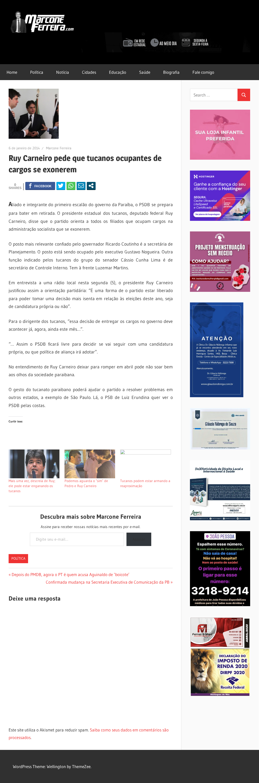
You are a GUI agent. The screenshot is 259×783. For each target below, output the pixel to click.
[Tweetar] (60, 185)
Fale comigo (203, 72)
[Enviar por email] (81, 185)
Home (12, 72)
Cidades (89, 72)
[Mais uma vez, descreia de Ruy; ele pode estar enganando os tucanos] (34, 464)
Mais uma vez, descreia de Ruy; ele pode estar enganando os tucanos (32, 486)
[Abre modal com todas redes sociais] (91, 185)
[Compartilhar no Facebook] (40, 185)
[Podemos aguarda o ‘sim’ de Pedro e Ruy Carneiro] (89, 464)
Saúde (144, 72)
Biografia (171, 72)
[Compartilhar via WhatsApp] (71, 185)
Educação (117, 72)
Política (36, 72)
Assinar (139, 539)
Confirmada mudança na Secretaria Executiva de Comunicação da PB (107, 582)
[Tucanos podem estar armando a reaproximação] (145, 464)
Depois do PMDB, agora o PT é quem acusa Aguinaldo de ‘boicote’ (70, 574)
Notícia (62, 72)
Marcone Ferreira (58, 148)
